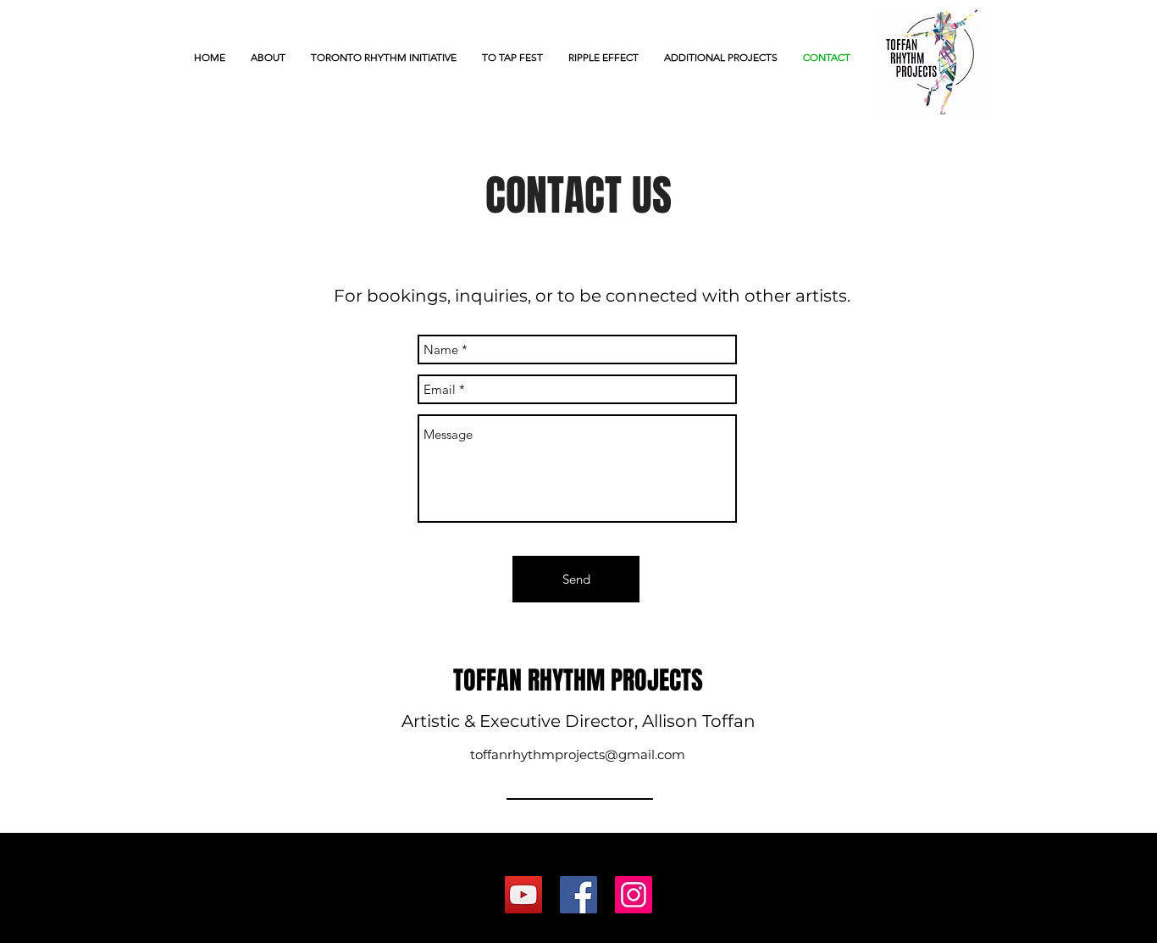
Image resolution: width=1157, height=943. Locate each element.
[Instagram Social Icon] (633, 894)
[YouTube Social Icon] (523, 894)
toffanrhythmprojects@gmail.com (577, 754)
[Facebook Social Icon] (578, 894)
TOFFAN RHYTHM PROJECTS (578, 680)
